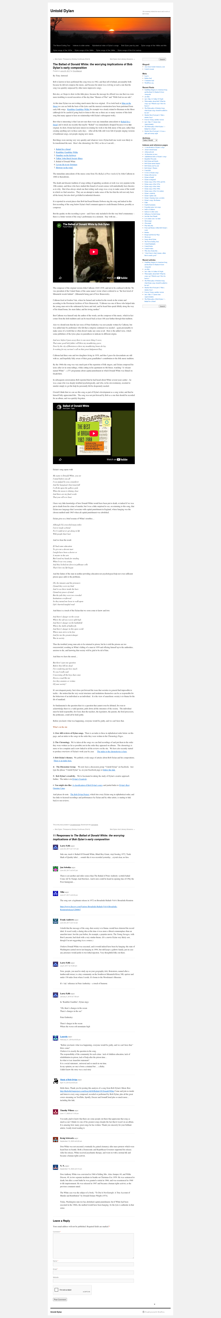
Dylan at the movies (151, 175)
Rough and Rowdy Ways (152, 235)
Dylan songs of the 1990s (105, 50)
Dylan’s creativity (150, 193)
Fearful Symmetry (150, 205)
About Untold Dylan (151, 150)
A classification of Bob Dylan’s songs (87, 785)
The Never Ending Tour (61, 45)
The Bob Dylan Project (79, 794)
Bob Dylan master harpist (152, 163)
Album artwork (149, 152)
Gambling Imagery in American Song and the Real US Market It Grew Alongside (156, 92)
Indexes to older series (81, 45)
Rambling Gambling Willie (78, 109)
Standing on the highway (66, 155)
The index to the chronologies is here (112, 751)
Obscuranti (148, 223)
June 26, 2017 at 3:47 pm (69, 870)
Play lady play (149, 225)
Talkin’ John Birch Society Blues (69, 158)
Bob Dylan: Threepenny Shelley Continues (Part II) (71, 59)
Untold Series (149, 246)
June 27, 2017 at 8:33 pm (69, 895)
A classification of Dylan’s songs (155, 147)
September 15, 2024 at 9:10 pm (71, 1169)
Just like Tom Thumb (151, 216)
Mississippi (148, 221)
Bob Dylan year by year (130, 45)
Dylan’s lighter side (150, 196)
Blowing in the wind (64, 167)
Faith (146, 202)
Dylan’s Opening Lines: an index (154, 198)
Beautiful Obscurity (150, 159)
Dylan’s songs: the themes (152, 200)
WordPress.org (149, 83)
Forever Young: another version (154, 120)
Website (56, 1277)
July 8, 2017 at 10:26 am (68, 966)
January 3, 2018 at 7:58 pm (69, 996)
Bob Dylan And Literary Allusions (122, 59)
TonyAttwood (77, 71)
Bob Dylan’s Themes (151, 168)
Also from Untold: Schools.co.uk (155, 67)
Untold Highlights (150, 244)
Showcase (148, 237)
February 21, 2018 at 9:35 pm (70, 1039)
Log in (146, 76)
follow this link (109, 769)
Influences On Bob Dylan (152, 214)
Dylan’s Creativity (79, 779)
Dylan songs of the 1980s (84, 50)
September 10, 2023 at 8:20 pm (71, 1141)
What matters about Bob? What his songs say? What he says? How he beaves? (155, 103)
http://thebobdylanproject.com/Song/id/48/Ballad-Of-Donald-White (87, 1091)
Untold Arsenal (149, 69)
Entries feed (148, 78)
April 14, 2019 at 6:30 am (69, 1082)
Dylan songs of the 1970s (62, 50)
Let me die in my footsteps (66, 164)
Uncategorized (75, 824)
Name (55, 1261)
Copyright (148, 170)
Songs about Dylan (150, 239)
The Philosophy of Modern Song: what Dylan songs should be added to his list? (156, 110)
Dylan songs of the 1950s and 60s (154, 45)
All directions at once (151, 154)
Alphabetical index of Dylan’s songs (105, 45)
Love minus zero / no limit (152, 218)
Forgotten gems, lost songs (153, 207)
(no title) (147, 97)
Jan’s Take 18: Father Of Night (154, 99)
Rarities (147, 232)
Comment (57, 1232)
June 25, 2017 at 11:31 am (69, 849)
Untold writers (149, 248)
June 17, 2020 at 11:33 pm (69, 1113)
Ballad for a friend (63, 149)
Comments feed (149, 80)
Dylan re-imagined (150, 179)
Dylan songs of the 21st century (129, 50)
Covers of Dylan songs (152, 173)
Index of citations (150, 209)
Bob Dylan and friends (151, 161)
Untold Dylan (62, 10)
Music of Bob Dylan (68, 1079)
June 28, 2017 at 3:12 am (69, 923)
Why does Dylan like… (152, 251)
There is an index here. (63, 760)
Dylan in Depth (149, 177)
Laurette (64, 1036)
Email (55, 1269)
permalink (94, 824)
